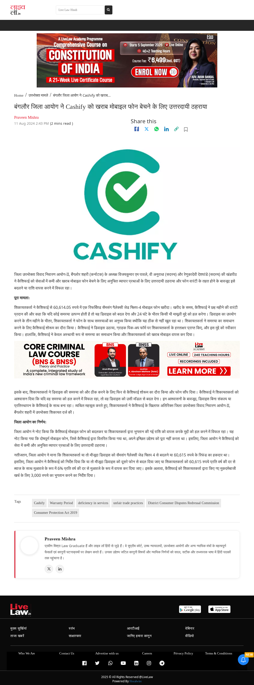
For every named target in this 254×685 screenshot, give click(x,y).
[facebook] (136, 129)
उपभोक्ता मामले (38, 95)
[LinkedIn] (60, 569)
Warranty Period (61, 503)
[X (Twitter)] (49, 569)
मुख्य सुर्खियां (18, 628)
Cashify (39, 503)
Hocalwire (135, 681)
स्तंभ (72, 628)
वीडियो (189, 636)
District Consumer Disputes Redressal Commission (183, 503)
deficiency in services (93, 503)
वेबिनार (189, 628)
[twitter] (146, 129)
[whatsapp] (156, 129)
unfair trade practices (128, 503)
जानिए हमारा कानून (139, 636)
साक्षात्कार (75, 636)
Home (19, 95)
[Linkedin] (166, 129)
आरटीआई (133, 628)
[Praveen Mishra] (29, 545)
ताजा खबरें (17, 636)
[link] (176, 129)
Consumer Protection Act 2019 (55, 513)
